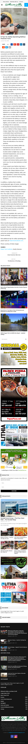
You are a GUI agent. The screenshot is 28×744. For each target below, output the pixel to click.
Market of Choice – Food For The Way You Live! (7, 538)
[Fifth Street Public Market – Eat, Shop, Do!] (7, 545)
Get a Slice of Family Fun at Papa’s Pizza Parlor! (20, 538)
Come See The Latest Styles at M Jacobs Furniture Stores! (16, 674)
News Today (3, 695)
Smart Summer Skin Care (14, 255)
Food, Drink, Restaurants (6, 699)
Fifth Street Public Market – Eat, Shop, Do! (7, 551)
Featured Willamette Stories (7, 707)
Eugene (2, 701)
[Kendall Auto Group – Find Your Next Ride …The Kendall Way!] (14, 508)
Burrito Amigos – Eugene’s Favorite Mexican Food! (17, 647)
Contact (21, 1)
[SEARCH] (25, 339)
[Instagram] (15, 736)
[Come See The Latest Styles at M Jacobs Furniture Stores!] (4, 675)
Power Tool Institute (6, 249)
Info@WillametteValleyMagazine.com (16, 732)
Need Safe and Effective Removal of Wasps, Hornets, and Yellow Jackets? (17, 666)
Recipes (2, 697)
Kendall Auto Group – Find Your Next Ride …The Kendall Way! (12, 519)
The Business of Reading (14, 261)
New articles (6, 1)
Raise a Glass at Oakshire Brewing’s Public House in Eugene (20, 552)
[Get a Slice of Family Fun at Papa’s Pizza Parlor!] (20, 531)
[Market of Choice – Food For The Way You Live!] (7, 531)
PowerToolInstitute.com (16, 240)
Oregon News (4, 693)
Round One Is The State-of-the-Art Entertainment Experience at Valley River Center (12, 311)
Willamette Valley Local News (7, 691)
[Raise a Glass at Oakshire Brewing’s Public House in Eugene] (20, 545)
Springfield (3, 703)
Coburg (2, 709)
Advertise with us (14, 1)
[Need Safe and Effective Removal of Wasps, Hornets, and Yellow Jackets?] (4, 668)
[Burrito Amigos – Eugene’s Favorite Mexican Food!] (4, 649)
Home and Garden (5, 705)
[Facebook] (12, 736)
